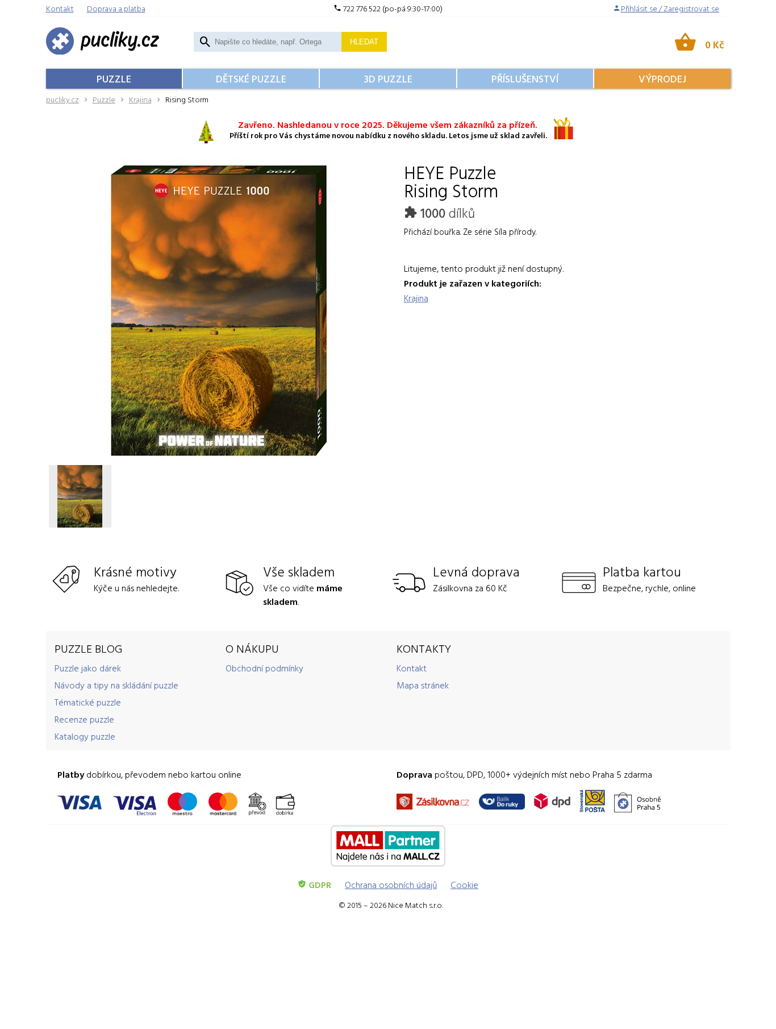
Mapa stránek (423, 685)
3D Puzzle (388, 78)
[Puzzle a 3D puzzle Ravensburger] (103, 41)
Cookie (464, 884)
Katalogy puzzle (85, 736)
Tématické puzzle (88, 702)
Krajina (140, 99)
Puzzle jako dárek (88, 668)
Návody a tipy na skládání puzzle (116, 685)
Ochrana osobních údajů (391, 884)
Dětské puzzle (251, 78)
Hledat (364, 42)
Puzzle (114, 78)
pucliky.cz (62, 99)
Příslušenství (524, 78)
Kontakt (412, 668)
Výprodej (662, 78)
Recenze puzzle (84, 719)
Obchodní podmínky (264, 668)
